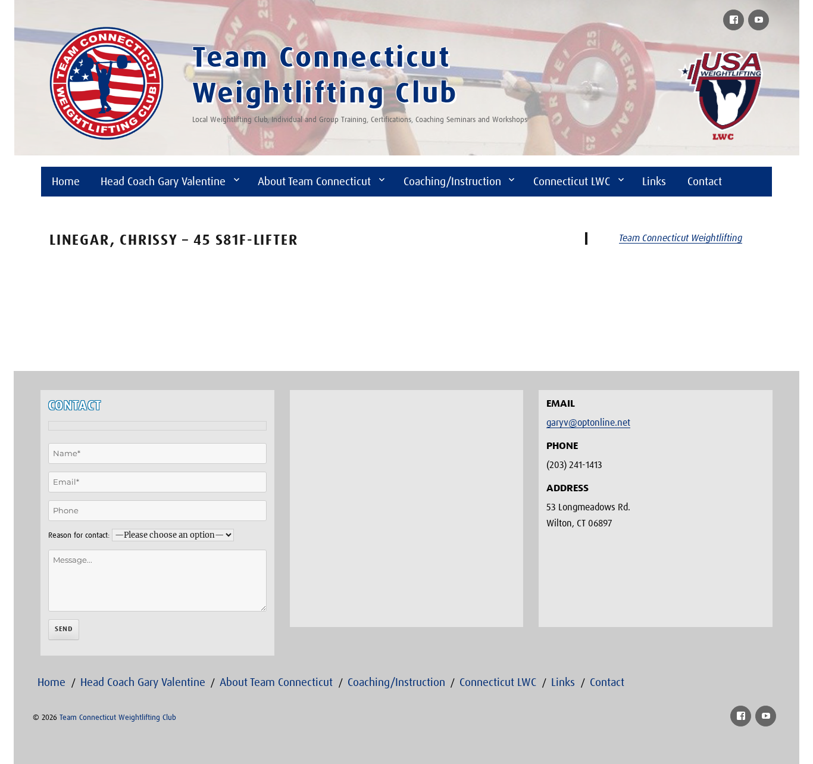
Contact (704, 182)
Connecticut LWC (571, 182)
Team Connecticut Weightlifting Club (118, 718)
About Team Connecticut (314, 182)
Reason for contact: (79, 536)
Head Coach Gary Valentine (163, 182)
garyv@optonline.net (588, 423)
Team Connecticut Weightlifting (680, 238)
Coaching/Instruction (452, 182)
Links (654, 182)
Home (66, 182)
